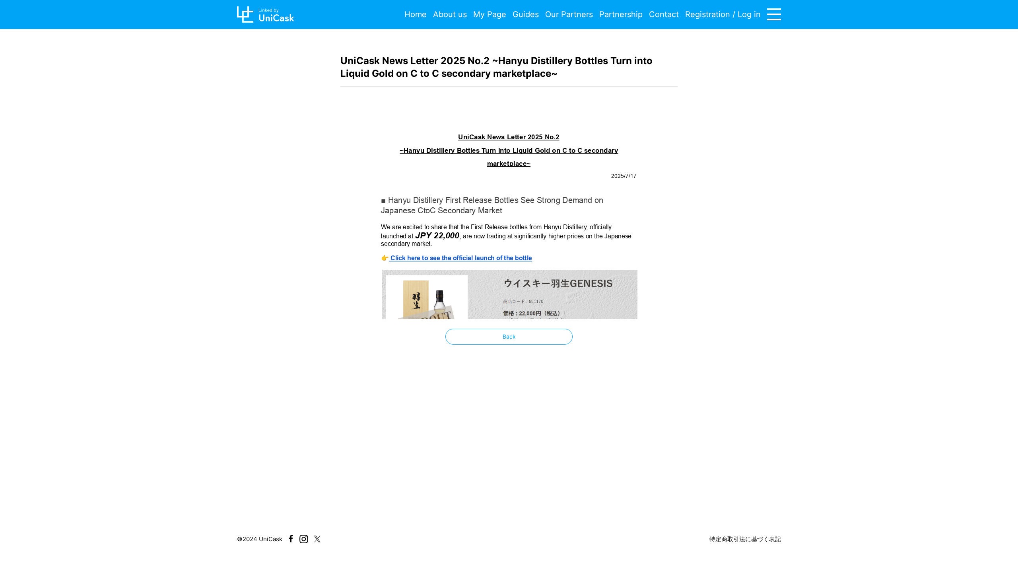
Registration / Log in (723, 14)
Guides (526, 14)
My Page (489, 14)
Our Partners (569, 14)
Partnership (621, 14)
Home (415, 14)
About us (450, 14)
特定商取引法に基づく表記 (745, 539)
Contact (664, 14)
